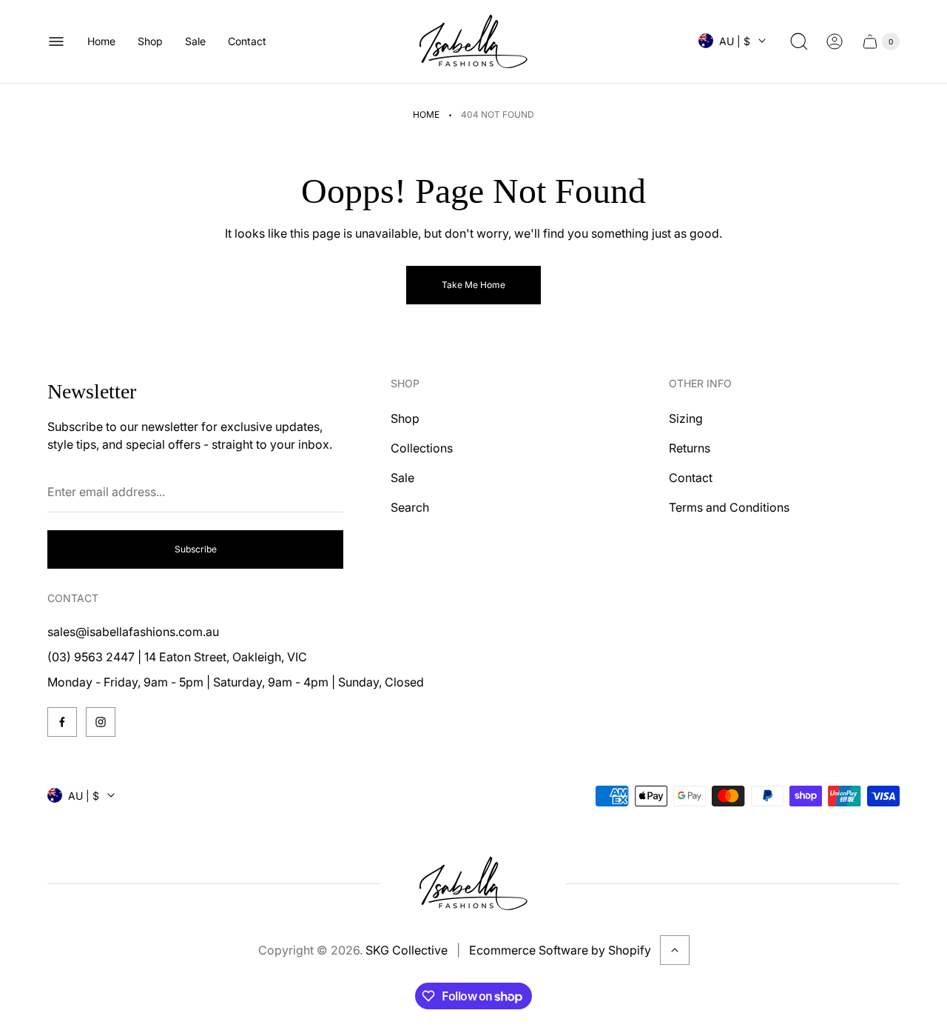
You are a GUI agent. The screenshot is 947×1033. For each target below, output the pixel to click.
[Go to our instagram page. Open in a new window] (100, 722)
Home (426, 114)
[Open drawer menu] (56, 41)
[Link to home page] (473, 883)
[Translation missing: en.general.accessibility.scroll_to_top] (675, 950)
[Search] (799, 41)
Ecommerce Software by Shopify (560, 950)
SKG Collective (406, 950)
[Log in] (834, 41)
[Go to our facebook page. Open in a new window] (62, 722)
